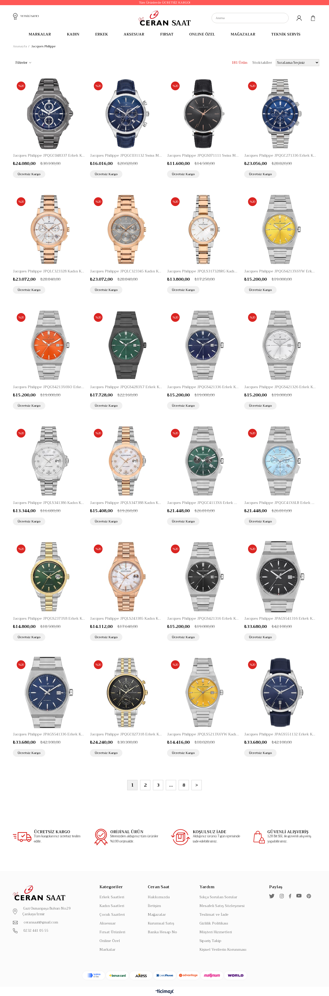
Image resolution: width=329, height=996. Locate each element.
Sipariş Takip (210, 941)
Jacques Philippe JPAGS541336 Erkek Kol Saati (49, 734)
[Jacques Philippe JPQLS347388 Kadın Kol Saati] (126, 461)
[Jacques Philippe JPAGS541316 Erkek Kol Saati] (280, 576)
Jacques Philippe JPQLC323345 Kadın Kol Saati (126, 271)
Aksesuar (107, 923)
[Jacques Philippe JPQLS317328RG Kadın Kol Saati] (203, 229)
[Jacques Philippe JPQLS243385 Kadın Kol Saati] (126, 576)
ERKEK (101, 34)
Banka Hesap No (162, 932)
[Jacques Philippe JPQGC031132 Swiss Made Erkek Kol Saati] (126, 113)
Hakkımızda (159, 897)
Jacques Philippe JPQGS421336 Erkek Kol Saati (203, 387)
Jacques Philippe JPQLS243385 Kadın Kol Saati (126, 618)
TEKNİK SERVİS (285, 34)
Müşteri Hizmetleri (215, 932)
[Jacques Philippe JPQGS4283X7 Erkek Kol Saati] (126, 345)
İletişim (154, 906)
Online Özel (109, 941)
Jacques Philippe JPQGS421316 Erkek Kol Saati (203, 618)
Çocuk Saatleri (112, 914)
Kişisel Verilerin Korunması (222, 949)
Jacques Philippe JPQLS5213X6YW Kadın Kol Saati (203, 734)
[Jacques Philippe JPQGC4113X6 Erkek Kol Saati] (203, 461)
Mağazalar (157, 914)
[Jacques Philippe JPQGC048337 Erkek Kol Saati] (49, 113)
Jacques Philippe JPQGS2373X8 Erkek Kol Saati (49, 618)
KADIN (73, 34)
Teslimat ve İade (214, 914)
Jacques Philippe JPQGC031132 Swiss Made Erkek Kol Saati (126, 155)
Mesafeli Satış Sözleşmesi (221, 906)
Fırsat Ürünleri (112, 932)
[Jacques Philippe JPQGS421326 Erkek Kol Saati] (280, 345)
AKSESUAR (134, 34)
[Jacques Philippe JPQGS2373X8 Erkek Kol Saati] (49, 576)
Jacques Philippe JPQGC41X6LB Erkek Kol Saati (280, 503)
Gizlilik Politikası (213, 923)
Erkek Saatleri (111, 897)
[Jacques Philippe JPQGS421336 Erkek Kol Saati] (203, 345)
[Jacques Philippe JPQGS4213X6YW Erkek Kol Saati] (280, 229)
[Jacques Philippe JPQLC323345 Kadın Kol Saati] (126, 229)
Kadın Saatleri (111, 906)
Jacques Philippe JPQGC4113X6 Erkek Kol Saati (203, 503)
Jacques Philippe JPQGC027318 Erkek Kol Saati (126, 734)
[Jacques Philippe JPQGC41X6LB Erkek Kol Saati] (280, 461)
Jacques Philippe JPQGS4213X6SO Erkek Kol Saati (49, 387)
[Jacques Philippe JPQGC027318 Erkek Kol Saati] (126, 692)
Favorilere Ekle (70, 174)
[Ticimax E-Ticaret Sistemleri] (165, 992)
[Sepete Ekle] (80, 174)
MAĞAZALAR (243, 34)
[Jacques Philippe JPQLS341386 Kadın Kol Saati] (49, 461)
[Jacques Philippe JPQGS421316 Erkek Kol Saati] (203, 576)
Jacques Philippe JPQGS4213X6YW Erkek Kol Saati (280, 271)
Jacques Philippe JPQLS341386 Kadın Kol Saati (49, 503)
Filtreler (21, 63)
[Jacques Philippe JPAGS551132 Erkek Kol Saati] (280, 692)
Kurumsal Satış (161, 923)
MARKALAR (40, 34)
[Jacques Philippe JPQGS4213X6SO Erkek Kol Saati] (49, 345)
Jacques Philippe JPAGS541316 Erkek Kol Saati (280, 618)
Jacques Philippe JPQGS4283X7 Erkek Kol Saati (126, 387)
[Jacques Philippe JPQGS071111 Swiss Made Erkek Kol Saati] (203, 113)
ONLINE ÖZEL (202, 34)
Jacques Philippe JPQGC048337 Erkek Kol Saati (49, 155)
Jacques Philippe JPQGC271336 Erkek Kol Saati (280, 155)
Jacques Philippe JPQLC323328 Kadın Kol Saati (49, 271)
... (171, 785)
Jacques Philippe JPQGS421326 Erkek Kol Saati (280, 387)
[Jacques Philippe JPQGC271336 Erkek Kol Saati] (280, 113)
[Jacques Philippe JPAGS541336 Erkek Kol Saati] (49, 692)
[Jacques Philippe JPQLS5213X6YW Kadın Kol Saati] (203, 692)
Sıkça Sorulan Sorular (218, 897)
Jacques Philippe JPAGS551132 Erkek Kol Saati (280, 734)
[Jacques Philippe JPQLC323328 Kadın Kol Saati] (49, 229)
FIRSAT (166, 34)
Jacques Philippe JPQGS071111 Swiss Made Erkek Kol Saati (203, 155)
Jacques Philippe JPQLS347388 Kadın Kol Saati (126, 503)
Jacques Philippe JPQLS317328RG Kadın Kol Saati (203, 271)
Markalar (107, 949)
